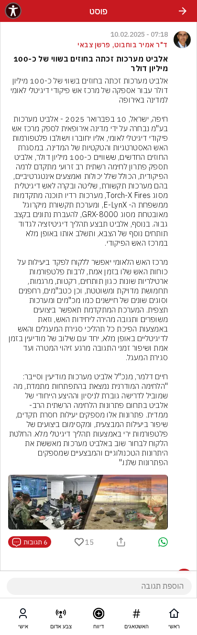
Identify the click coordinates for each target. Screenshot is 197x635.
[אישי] (23, 615)
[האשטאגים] (136, 615)
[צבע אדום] (60, 615)
